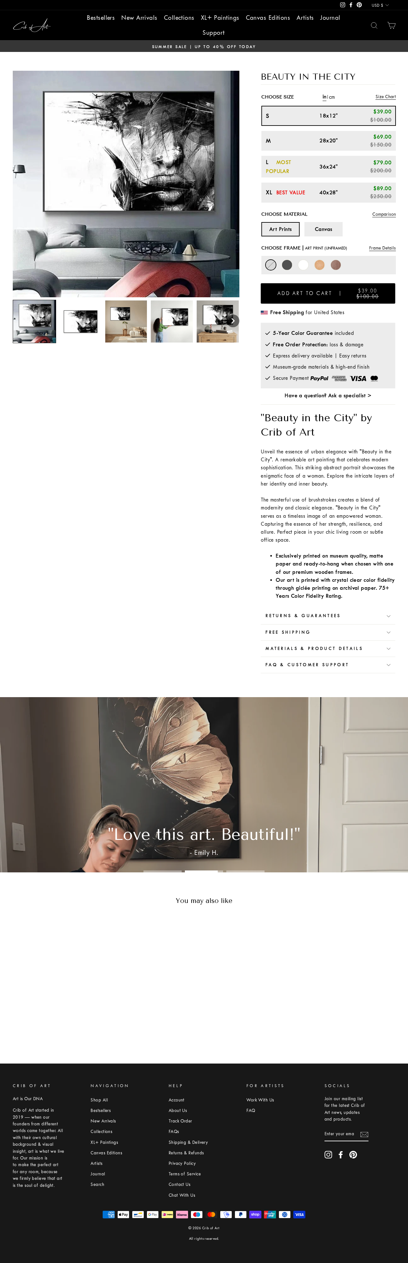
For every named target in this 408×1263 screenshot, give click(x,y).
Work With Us (260, 1100)
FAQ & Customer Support (307, 664)
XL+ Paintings (220, 17)
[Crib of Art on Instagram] (328, 1154)
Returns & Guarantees (303, 615)
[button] (233, 320)
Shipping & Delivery (188, 1142)
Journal (330, 17)
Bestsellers (101, 17)
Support (213, 32)
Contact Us (180, 1184)
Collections (179, 17)
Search (97, 1184)
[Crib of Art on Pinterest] (353, 1154)
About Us (178, 1110)
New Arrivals (139, 17)
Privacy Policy (182, 1163)
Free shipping (288, 632)
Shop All (99, 1100)
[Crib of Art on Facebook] (341, 1154)
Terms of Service (185, 1174)
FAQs (174, 1131)
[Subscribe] (364, 1134)
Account (177, 1100)
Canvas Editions (268, 17)
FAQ (250, 1110)
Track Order (180, 1121)
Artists (305, 17)
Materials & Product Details (314, 648)
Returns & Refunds (186, 1153)
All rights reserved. (204, 1239)
